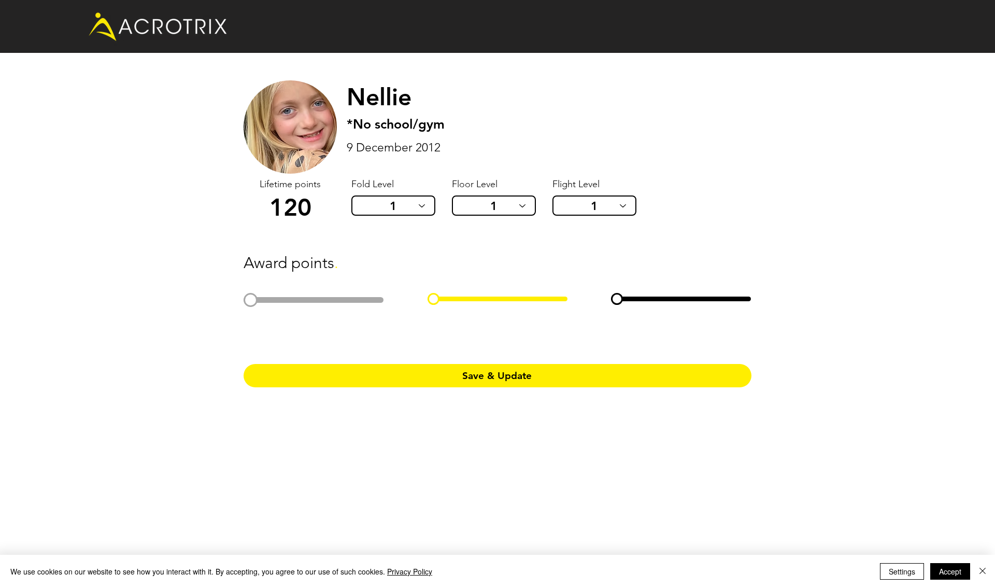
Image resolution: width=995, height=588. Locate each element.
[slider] (251, 300)
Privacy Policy (409, 571)
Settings (902, 571)
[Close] (982, 571)
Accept (950, 571)
